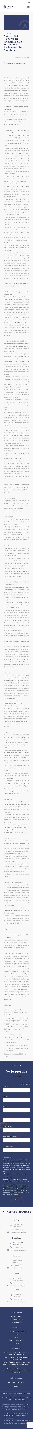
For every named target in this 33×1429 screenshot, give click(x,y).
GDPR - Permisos (7, 1157)
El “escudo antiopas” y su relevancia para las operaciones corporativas (15, 1012)
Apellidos (5, 1107)
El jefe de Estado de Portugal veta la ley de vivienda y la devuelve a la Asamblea (16, 1048)
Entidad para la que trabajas (10, 1137)
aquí (9, 1171)
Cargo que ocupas (8, 1147)
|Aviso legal (21, 1397)
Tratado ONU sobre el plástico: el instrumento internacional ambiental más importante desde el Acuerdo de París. (16, 1370)
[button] (28, 7)
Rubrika (16, 1395)
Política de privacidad (19, 1399)
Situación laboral (7, 1127)
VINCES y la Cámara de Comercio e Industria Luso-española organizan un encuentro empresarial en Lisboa (16, 1364)
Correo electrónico (8, 1087)
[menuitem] (29, 2)
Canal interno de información (10, 1397)
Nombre (5, 1097)
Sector (5, 1117)
